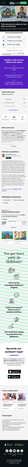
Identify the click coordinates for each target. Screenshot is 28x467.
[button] (2, 3)
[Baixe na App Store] (14, 372)
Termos (14, 455)
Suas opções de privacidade (13, 460)
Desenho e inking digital (19, 200)
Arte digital (5, 202)
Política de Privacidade (6, 54)
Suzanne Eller (5, 240)
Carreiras (10, 454)
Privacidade (20, 454)
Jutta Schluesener (18, 241)
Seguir (14, 154)
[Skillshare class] (9, 397)
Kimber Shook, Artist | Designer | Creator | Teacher (14, 28)
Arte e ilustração (6, 200)
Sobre (5, 454)
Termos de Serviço (20, 53)
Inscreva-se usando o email (14, 50)
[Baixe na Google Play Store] (14, 377)
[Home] (12, 3)
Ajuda (15, 454)
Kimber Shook (11, 154)
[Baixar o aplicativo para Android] (19, 444)
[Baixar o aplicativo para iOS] (8, 444)
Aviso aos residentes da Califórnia (14, 461)
